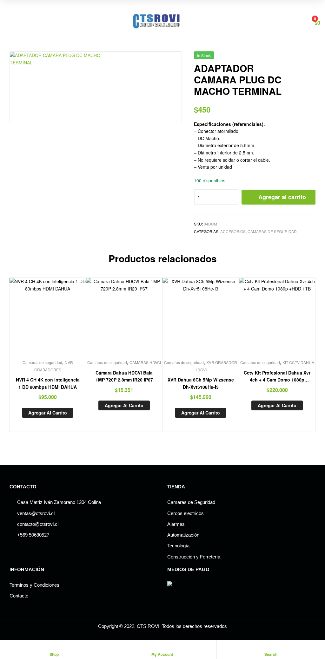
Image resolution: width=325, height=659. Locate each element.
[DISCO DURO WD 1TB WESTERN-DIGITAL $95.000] (295, 58)
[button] (167, 66)
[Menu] (7, 22)
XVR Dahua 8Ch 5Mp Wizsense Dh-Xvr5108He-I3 (201, 383)
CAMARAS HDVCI (145, 362)
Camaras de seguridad (272, 231)
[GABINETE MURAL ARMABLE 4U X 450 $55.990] (311, 58)
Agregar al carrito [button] (47, 412)
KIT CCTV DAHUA (298, 362)
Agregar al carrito (282, 197)
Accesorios (233, 231)
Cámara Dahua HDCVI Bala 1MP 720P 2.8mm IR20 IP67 (124, 376)
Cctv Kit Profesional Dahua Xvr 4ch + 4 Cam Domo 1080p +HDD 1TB (277, 376)
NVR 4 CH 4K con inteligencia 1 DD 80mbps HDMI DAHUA (48, 383)
